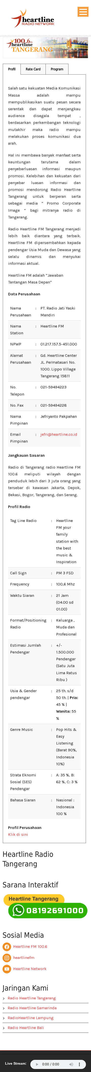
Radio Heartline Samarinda (32, 1007)
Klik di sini (18, 834)
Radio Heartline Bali (26, 1027)
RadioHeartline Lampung (31, 1017)
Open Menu (83, 12)
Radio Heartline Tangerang (32, 998)
